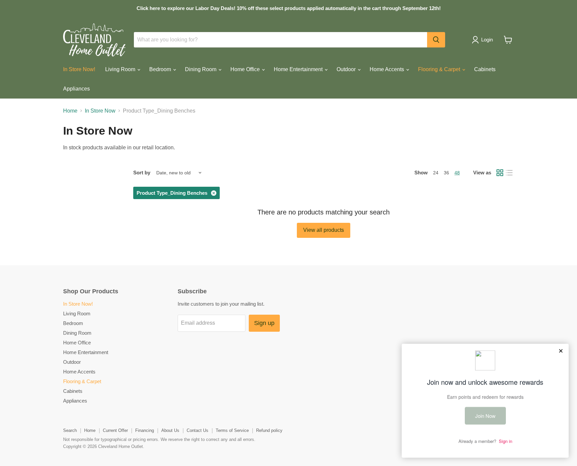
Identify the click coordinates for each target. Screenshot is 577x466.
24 (435, 172)
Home (70, 111)
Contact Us (197, 430)
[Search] (436, 39)
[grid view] (500, 172)
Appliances (76, 89)
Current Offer (115, 430)
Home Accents (387, 69)
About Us (170, 430)
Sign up (264, 323)
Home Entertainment (299, 69)
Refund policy (269, 430)
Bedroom (160, 69)
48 (457, 172)
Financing (144, 430)
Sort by (141, 172)
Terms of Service (232, 430)
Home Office (245, 69)
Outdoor (347, 69)
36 (446, 172)
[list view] (509, 172)
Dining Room (201, 69)
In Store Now (100, 111)
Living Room (121, 69)
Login (487, 39)
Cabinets (485, 69)
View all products (323, 230)
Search (70, 430)
